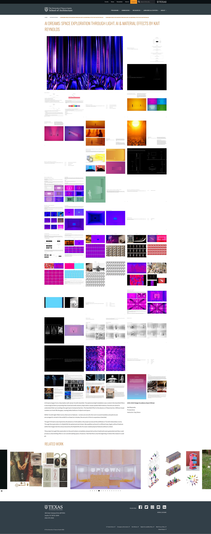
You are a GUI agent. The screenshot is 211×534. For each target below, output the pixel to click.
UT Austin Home (110, 526)
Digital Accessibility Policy (147, 526)
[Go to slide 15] (120, 491)
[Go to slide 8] (105, 491)
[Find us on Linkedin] (164, 507)
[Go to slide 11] (112, 491)
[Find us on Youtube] (158, 507)
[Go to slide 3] (94, 491)
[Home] (58, 9)
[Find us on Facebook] (140, 507)
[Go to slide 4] (97, 491)
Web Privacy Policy (160, 526)
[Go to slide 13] (116, 491)
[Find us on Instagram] (152, 507)
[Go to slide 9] (107, 491)
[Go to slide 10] (109, 491)
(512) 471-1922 (49, 518)
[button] (119, 10)
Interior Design (54, 17)
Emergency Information (122, 526)
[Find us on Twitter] (146, 507)
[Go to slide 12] (114, 491)
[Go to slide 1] (90, 491)
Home (46, 17)
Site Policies (134, 526)
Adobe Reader (161, 529)
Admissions (126, 10)
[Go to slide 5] (99, 491)
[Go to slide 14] (118, 491)
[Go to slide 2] (92, 491)
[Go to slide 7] (103, 491)
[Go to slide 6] (101, 491)
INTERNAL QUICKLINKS (161, 512)
